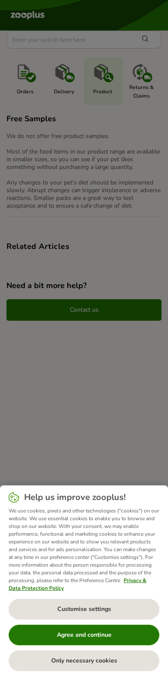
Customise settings (84, 609)
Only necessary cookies (84, 661)
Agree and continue (84, 635)
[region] (84, 581)
